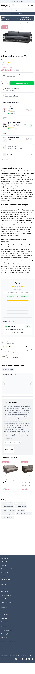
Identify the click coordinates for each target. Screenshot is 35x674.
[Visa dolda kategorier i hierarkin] (7, 23)
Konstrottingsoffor (8, 506)
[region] (17, 37)
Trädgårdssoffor (21, 506)
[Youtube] (22, 659)
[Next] (31, 37)
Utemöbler (21, 510)
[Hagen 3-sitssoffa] (10, 469)
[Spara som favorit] (17, 463)
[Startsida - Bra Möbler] (2, 23)
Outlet (4, 510)
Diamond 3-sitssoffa (12, 357)
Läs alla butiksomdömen (17, 332)
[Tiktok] (32, 659)
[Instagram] (19, 659)
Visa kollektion (9, 369)
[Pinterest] (29, 659)
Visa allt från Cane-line (13, 442)
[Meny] (32, 5)
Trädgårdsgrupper (8, 517)
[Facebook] (16, 659)
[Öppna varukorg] (28, 5)
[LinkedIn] (26, 659)
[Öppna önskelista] (25, 5)
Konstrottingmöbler (8, 513)
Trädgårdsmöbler (20, 503)
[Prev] (4, 37)
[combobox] (5, 83)
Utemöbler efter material (24, 513)
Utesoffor (12, 510)
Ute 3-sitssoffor (7, 503)
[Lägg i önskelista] (31, 27)
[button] (17, 65)
